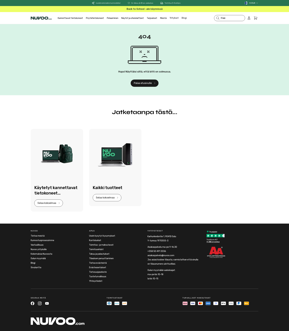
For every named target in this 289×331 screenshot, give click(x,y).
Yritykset (174, 18)
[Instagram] (40, 303)
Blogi (184, 18)
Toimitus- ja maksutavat (101, 245)
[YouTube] (47, 303)
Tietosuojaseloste (98, 272)
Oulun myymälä (38, 258)
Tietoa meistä (38, 236)
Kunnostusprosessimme (42, 240)
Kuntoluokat (95, 240)
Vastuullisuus (37, 245)
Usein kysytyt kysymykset (102, 236)
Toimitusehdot (96, 249)
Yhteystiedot (95, 281)
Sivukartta (36, 267)
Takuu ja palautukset (99, 254)
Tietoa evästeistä (98, 263)
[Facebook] (32, 303)
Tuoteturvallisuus (97, 276)
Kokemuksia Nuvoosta (41, 254)
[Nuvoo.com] (41, 18)
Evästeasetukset (97, 267)
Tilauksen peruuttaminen (101, 258)
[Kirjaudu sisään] (249, 18)
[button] (254, 3)
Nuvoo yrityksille (39, 249)
